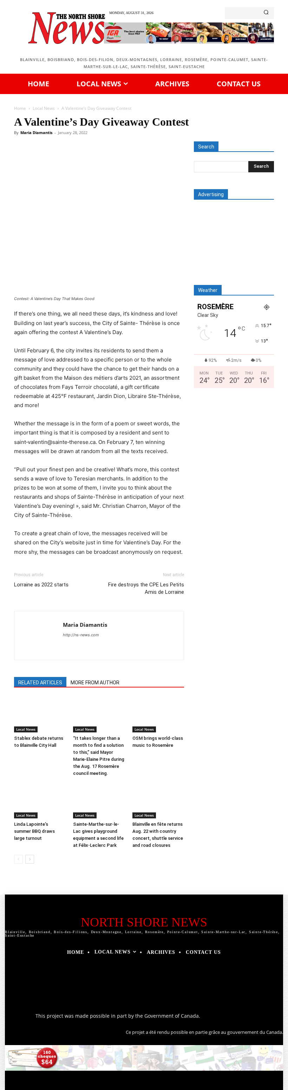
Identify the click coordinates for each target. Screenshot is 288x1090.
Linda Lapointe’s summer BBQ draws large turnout (34, 831)
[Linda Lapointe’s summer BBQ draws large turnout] (40, 800)
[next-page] (29, 859)
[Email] (143, 161)
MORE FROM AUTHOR (95, 682)
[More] (176, 161)
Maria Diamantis (36, 132)
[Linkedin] (127, 161)
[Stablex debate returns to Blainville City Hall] (40, 714)
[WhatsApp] (111, 161)
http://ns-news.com (81, 634)
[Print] (159, 161)
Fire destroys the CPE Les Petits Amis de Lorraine (146, 588)
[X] (79, 161)
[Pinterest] (95, 161)
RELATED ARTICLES (40, 682)
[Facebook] (62, 161)
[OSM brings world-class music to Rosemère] (158, 714)
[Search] (266, 13)
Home (20, 108)
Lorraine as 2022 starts (41, 584)
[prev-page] (18, 859)
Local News (44, 108)
